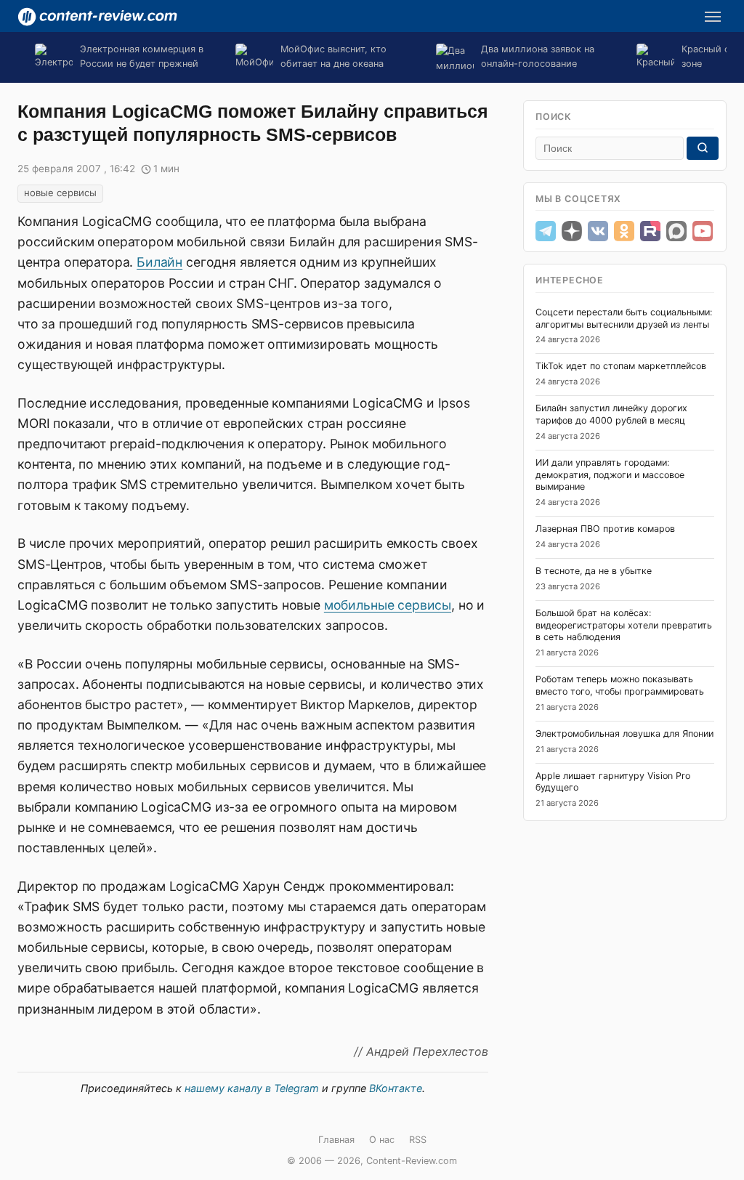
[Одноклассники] (624, 231)
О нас (382, 1139)
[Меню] (713, 17)
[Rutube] (650, 231)
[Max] (676, 231)
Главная (336, 1139)
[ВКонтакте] (598, 231)
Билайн (159, 262)
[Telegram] (545, 231)
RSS (417, 1139)
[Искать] (703, 148)
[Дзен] (572, 231)
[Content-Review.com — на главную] (97, 16)
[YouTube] (702, 231)
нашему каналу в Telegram (252, 1088)
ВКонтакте (395, 1088)
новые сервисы (60, 192)
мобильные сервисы (387, 605)
